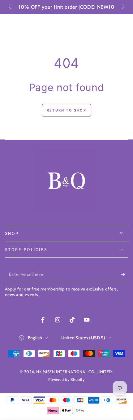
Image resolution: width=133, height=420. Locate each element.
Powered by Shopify (66, 379)
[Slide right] (122, 7)
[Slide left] (10, 7)
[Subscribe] (124, 274)
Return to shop (66, 110)
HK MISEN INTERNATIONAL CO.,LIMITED (74, 371)
